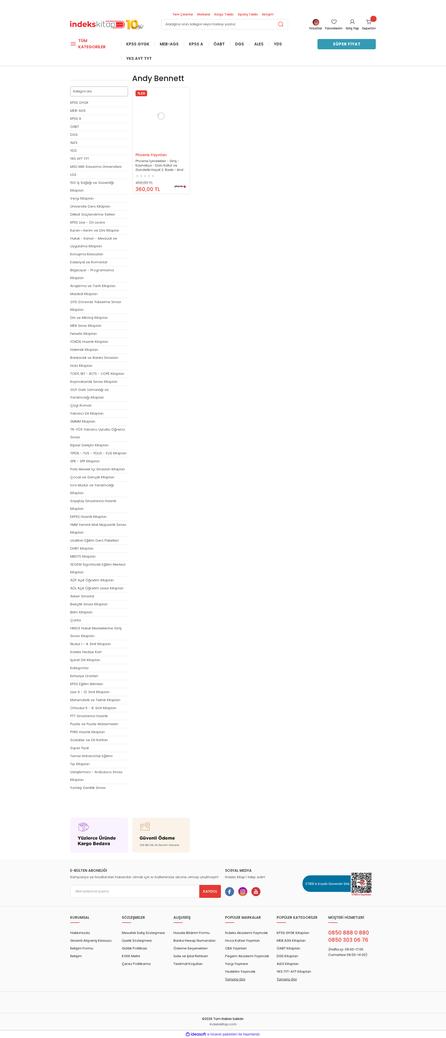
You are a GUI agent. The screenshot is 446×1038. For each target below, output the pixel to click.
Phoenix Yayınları (151, 154)
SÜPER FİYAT (347, 44)
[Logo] (107, 24)
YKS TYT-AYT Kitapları (294, 971)
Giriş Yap (352, 28)
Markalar (203, 14)
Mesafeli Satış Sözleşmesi (143, 932)
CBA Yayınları (236, 948)
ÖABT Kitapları (288, 948)
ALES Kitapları (288, 963)
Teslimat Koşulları (188, 963)
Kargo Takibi (224, 14)
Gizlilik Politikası (134, 948)
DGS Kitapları (287, 956)
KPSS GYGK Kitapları (293, 932)
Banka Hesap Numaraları (194, 940)
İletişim (268, 14)
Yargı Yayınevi (236, 963)
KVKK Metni (131, 956)
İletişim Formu (81, 948)
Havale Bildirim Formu (191, 932)
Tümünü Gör (235, 979)
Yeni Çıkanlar (183, 14)
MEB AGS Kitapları (291, 940)
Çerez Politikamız (136, 963)
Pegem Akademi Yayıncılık (247, 956)
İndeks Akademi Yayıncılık (246, 932)
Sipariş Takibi (248, 14)
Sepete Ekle (156, 147)
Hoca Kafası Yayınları (242, 940)
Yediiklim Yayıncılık (240, 971)
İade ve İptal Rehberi (190, 956)
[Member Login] (352, 22)
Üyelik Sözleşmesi (137, 940)
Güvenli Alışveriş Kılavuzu (91, 940)
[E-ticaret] (222, 1034)
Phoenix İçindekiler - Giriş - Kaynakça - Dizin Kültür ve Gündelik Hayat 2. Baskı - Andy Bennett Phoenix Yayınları (160, 165)
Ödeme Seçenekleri (190, 948)
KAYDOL (210, 891)
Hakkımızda (80, 932)
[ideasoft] (196, 1034)
